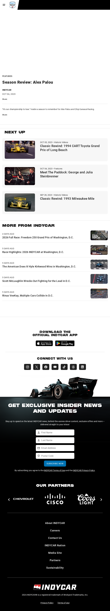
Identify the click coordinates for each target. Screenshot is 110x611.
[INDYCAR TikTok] (64, 367)
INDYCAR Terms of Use (54, 470)
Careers (55, 530)
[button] (9, 499)
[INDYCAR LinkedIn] (82, 367)
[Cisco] (55, 499)
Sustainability (55, 567)
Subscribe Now (55, 463)
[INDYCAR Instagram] (27, 367)
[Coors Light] (86, 499)
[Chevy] (23, 499)
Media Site (55, 552)
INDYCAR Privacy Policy (84, 470)
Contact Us (55, 538)
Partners (55, 560)
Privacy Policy (47, 602)
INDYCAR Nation (55, 545)
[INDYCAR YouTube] (55, 367)
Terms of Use (63, 602)
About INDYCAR (55, 523)
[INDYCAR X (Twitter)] (36, 367)
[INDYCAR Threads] (73, 367)
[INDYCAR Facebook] (45, 367)
